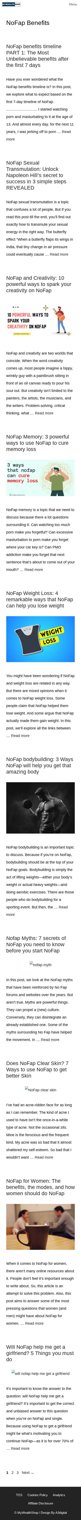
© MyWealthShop (26, 1512)
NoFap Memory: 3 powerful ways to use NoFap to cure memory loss (37, 443)
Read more (59, 254)
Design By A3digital (54, 1512)
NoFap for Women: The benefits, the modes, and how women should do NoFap (40, 1187)
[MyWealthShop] (11, 4)
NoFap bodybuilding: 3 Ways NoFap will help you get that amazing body (39, 765)
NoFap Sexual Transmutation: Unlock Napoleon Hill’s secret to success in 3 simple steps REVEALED (36, 175)
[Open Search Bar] (52, 4)
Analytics (59, 1495)
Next (28, 1473)
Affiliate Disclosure (40, 1503)
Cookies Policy (37, 1495)
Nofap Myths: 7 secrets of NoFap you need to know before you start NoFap (36, 944)
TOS (19, 1495)
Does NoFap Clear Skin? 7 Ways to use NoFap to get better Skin (37, 1069)
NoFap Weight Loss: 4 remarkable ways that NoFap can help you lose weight (39, 599)
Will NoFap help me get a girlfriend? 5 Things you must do (40, 1353)
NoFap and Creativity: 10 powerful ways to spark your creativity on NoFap (38, 284)
